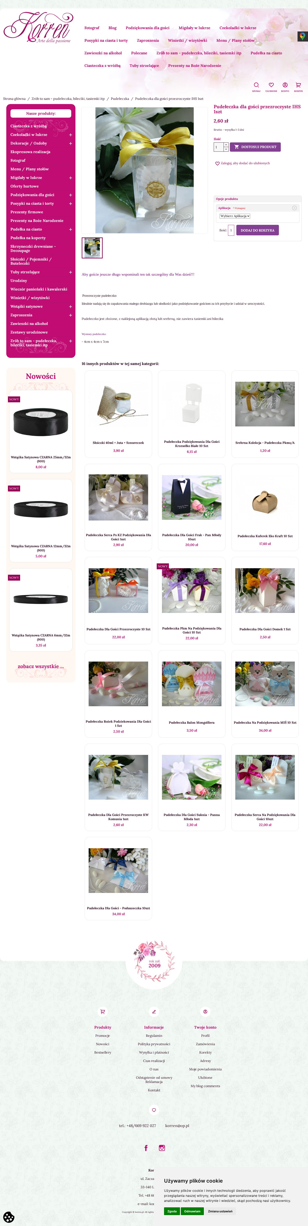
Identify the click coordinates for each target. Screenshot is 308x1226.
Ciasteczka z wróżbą (102, 65)
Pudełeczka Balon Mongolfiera (192, 722)
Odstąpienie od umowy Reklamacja (154, 1079)
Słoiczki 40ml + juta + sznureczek (118, 443)
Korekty (205, 1052)
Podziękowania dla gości (148, 27)
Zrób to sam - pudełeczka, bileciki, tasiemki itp (199, 53)
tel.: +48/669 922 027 (137, 1125)
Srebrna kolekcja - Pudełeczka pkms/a (265, 443)
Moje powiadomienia (205, 1069)
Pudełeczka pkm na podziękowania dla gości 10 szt (191, 630)
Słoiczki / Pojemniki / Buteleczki (31, 261)
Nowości (102, 1044)
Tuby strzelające (144, 65)
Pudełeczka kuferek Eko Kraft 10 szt (265, 536)
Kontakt (154, 1090)
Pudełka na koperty (28, 237)
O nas (154, 1069)
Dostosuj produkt (255, 146)
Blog (112, 27)
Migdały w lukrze (194, 27)
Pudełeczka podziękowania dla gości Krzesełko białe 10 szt (192, 444)
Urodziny (18, 280)
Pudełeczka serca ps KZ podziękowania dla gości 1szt (118, 537)
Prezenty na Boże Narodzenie (194, 65)
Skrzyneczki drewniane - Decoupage (33, 248)
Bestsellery (102, 1052)
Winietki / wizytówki (187, 40)
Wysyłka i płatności (154, 1052)
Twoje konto (205, 1027)
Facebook (146, 1148)
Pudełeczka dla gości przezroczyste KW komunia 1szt (118, 817)
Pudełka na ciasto (266, 53)
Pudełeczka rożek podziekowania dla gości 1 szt (118, 723)
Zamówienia (205, 1044)
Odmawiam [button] (192, 1211)
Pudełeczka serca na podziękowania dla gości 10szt (265, 817)
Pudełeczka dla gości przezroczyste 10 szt (118, 629)
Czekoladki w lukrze (238, 27)
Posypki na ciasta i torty (106, 40)
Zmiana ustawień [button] (220, 1211)
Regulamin (154, 1035)
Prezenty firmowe (26, 212)
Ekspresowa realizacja (30, 151)
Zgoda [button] (172, 1211)
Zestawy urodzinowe (29, 332)
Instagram (162, 1148)
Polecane (139, 53)
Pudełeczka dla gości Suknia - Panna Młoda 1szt (192, 817)
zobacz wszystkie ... (41, 666)
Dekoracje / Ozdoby (28, 143)
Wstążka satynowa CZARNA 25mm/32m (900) (41, 459)
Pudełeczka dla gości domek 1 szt (265, 629)
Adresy (205, 1061)
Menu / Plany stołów (235, 40)
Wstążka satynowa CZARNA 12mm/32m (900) (41, 548)
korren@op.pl (177, 1125)
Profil (205, 1035)
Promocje (102, 1035)
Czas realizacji (154, 1061)
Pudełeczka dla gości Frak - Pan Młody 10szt (191, 537)
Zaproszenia (148, 40)
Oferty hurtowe (24, 186)
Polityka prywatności (154, 1044)
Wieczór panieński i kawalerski (38, 289)
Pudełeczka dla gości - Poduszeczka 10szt (118, 908)
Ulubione (205, 1077)
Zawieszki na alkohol (103, 53)
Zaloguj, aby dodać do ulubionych (242, 163)
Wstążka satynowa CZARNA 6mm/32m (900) (41, 637)
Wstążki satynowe (26, 306)
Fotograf (91, 27)
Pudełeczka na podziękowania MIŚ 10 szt (265, 722)
